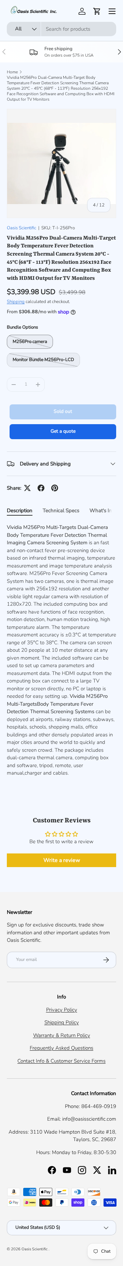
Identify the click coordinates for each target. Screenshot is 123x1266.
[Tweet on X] (27, 488)
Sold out (63, 411)
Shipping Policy (61, 1022)
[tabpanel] (61, 650)
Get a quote (63, 431)
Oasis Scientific (21, 228)
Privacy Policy (61, 1009)
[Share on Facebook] (41, 488)
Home (12, 72)
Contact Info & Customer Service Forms (61, 1061)
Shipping (16, 302)
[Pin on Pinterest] (55, 488)
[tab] (19, 510)
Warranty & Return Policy (61, 1035)
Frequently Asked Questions (61, 1048)
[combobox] (61, 29)
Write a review (61, 860)
